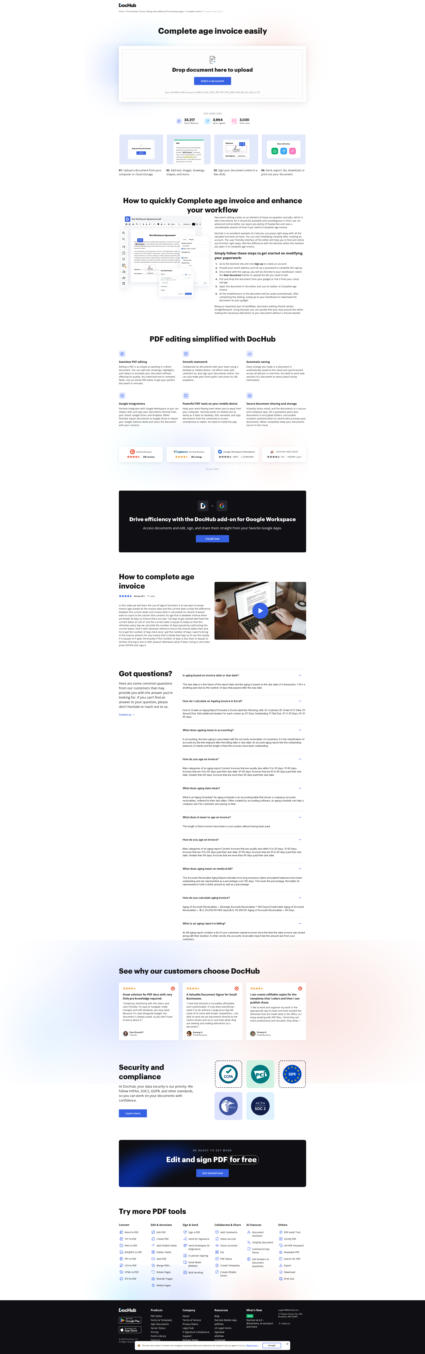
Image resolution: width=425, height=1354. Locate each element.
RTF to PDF (130, 1278)
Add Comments (228, 1232)
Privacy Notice (190, 1324)
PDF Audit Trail (292, 1232)
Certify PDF (290, 1238)
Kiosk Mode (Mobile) (194, 1264)
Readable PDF (291, 1252)
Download (289, 1272)
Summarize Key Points (260, 1250)
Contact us (125, 714)
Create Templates (230, 1265)
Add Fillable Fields (167, 1245)
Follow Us (286, 1323)
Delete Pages (164, 1285)
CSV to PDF (130, 1265)
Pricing (154, 1332)
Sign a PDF (194, 1232)
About (186, 1316)
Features (155, 1340)
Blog (216, 1316)
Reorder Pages (165, 1278)
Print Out (289, 1278)
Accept (271, 1345)
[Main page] (127, 5)
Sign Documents (160, 1324)
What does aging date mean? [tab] (201, 788)
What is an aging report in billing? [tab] (204, 923)
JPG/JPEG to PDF (133, 1252)
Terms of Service (192, 1320)
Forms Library (158, 1336)
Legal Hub (188, 1328)
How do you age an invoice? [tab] (201, 759)
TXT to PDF (130, 1238)
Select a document (212, 81)
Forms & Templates (161, 1320)
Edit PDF (161, 1232)
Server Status (158, 1328)
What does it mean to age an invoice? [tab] (207, 817)
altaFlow (219, 1336)
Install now (212, 539)
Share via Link (228, 1238)
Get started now (212, 1173)
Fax (222, 1252)
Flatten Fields (164, 1252)
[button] (260, 611)
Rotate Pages (164, 1272)
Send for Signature (198, 1238)
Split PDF (161, 1258)
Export (287, 1265)
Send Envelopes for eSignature (199, 1247)
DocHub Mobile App (225, 1320)
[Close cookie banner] (287, 1344)
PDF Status (226, 1258)
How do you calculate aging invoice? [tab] (206, 897)
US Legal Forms (222, 1328)
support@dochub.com (288, 1310)
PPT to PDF (130, 1258)
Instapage (219, 1340)
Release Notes (190, 1340)
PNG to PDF (131, 1245)
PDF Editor (156, 1316)
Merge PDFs (163, 1265)
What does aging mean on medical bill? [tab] (208, 868)
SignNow (219, 1332)
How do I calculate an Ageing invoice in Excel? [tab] (212, 701)
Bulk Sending (195, 1272)
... (252, 1345)
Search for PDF (292, 1258)
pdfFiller (219, 1324)
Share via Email (228, 1245)
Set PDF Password (294, 1245)
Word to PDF (131, 1232)
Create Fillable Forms (228, 1274)
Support (187, 1336)
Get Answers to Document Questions (260, 1263)
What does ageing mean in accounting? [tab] (208, 730)
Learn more (133, 1113)
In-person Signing (198, 1255)
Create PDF (163, 1238)
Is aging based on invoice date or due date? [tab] (211, 675)
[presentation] (212, 74)
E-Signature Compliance (196, 1332)
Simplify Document (262, 1242)
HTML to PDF (132, 1272)
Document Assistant (258, 1234)
